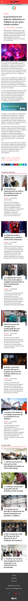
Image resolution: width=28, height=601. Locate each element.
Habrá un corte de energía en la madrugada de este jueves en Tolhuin (12, 327)
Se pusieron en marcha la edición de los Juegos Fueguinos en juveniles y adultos (14, 512)
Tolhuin (6, 14)
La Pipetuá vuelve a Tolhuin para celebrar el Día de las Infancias (13, 237)
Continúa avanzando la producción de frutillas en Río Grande (13, 489)
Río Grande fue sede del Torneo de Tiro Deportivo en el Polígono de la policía (13, 537)
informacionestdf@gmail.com (14, 588)
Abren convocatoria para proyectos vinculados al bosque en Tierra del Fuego (14, 465)
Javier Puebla (10, 27)
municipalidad (16, 158)
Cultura (8, 158)
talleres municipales (7, 160)
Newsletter (14, 578)
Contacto (14, 575)
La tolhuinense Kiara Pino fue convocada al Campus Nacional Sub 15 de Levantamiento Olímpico (14, 282)
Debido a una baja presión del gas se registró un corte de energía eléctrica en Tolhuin (12, 371)
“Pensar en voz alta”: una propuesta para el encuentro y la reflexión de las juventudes (13, 563)
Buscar (15, 581)
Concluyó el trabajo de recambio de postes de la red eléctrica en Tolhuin (13, 415)
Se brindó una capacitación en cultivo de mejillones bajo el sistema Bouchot (13, 192)
